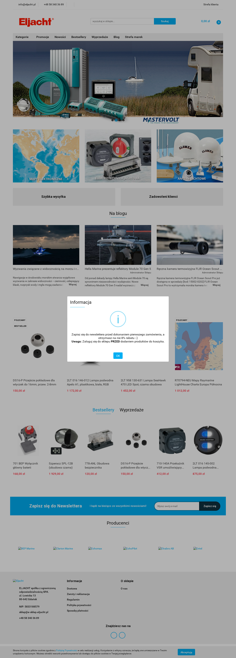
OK (118, 356)
